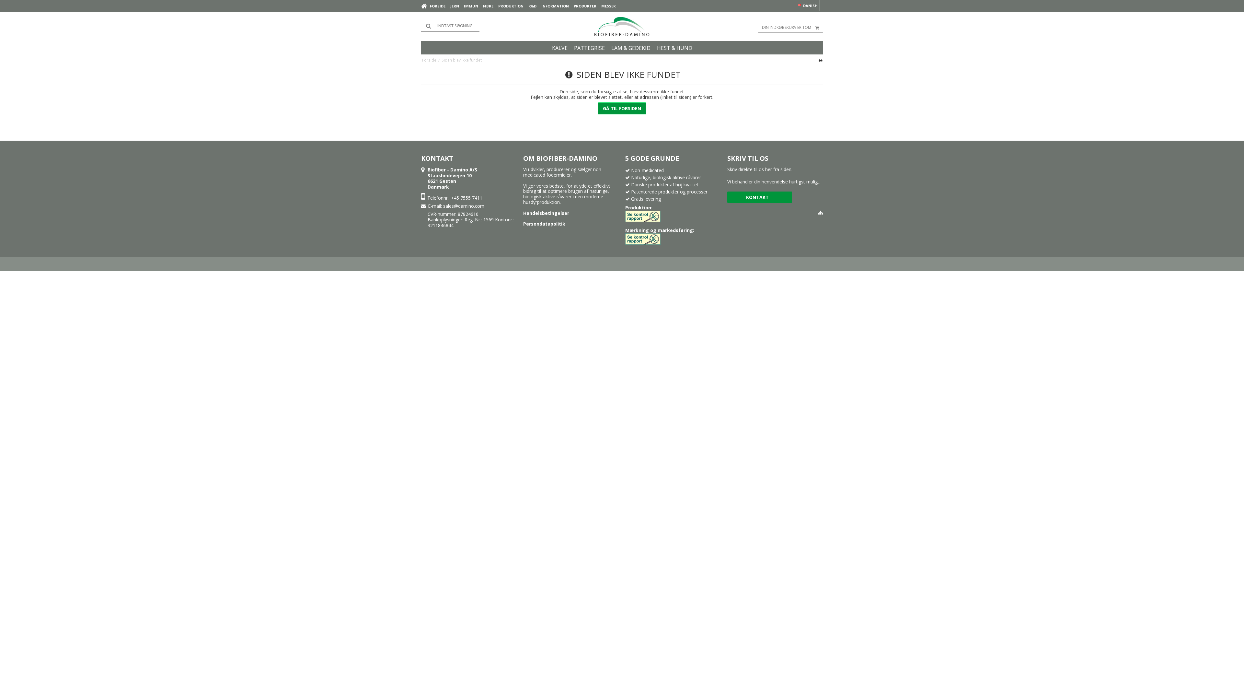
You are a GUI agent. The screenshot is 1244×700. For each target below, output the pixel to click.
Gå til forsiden (622, 108)
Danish (810, 5)
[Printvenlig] (820, 60)
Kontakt (757, 197)
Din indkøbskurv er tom (786, 27)
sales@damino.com (463, 206)
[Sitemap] (820, 213)
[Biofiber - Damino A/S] (622, 26)
